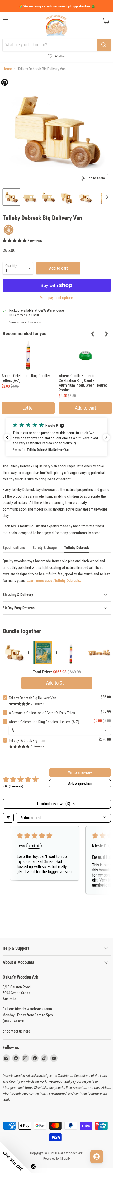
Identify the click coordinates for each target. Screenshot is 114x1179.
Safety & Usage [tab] (44, 547)
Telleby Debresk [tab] (76, 547)
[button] (15, 240)
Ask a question (80, 783)
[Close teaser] (33, 1166)
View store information (25, 322)
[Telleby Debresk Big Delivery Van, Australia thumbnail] (11, 197)
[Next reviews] (106, 437)
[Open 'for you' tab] (96, 1156)
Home (7, 69)
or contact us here (16, 1031)
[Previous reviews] (7, 437)
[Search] (104, 45)
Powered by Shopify (56, 1158)
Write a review (80, 772)
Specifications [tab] (14, 547)
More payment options (57, 298)
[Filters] (8, 818)
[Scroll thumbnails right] (106, 197)
